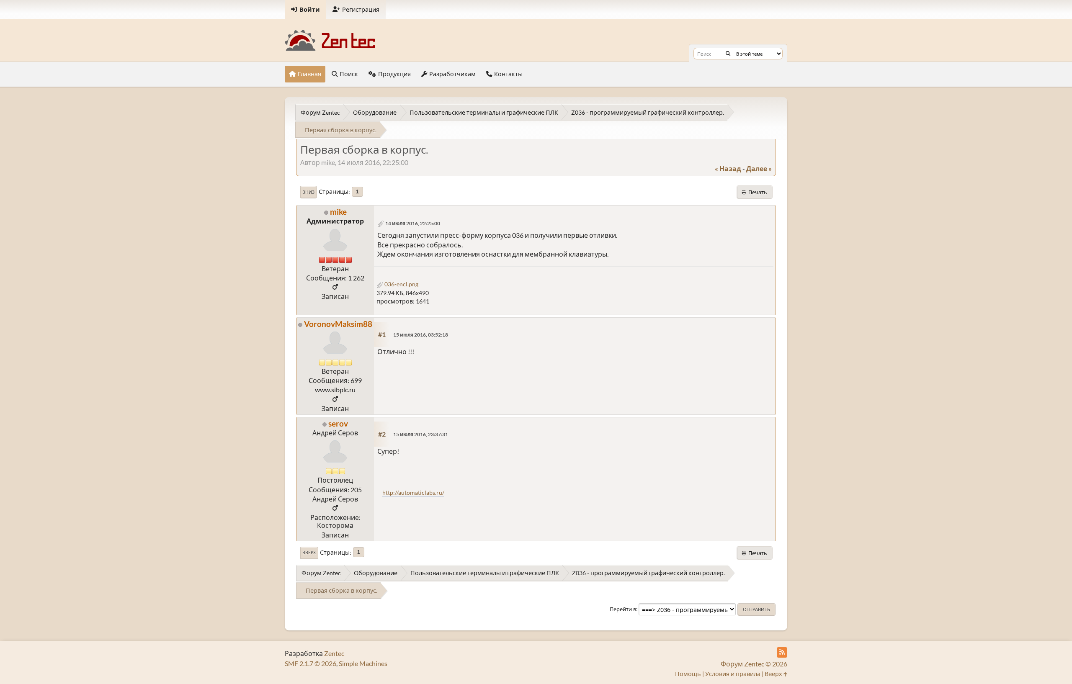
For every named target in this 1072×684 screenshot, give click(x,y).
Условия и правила (732, 673)
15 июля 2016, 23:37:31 (420, 434)
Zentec (334, 653)
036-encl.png (400, 284)
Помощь (688, 673)
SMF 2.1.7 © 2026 (310, 663)
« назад (728, 168)
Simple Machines (363, 663)
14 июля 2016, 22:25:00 (412, 223)
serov (338, 423)
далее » (759, 168)
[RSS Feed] (782, 652)
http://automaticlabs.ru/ (413, 492)
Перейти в (623, 609)
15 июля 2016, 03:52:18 (420, 334)
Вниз (308, 192)
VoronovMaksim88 (338, 324)
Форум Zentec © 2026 (754, 664)
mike (338, 211)
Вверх (309, 552)
